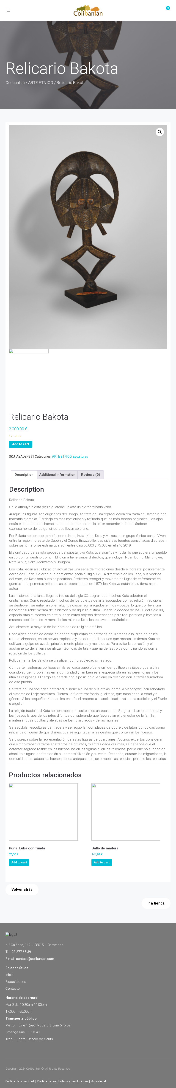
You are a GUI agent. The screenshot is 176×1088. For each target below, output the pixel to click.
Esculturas (80, 456)
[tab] (24, 474)
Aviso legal (98, 1081)
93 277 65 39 (21, 952)
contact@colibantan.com (35, 959)
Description (24, 475)
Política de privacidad (20, 1081)
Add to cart (20, 444)
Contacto (13, 989)
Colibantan (15, 82)
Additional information (57, 475)
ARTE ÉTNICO (40, 82)
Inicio (10, 975)
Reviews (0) (90, 475)
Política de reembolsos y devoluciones (62, 1081)
